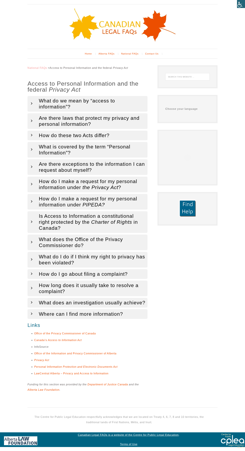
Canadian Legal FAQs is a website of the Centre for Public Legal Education (128, 435)
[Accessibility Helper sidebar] (241, 4)
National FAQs (37, 67)
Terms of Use (129, 444)
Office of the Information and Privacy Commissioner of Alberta (75, 353)
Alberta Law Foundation (44, 389)
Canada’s (58, 340)
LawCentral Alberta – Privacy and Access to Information (71, 373)
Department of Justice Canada (108, 384)
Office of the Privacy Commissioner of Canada (65, 333)
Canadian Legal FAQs (122, 25)
